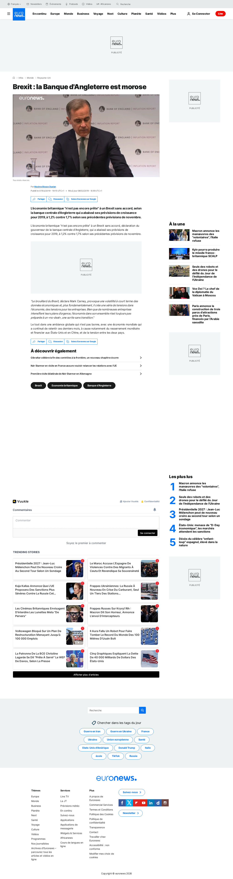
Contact (93, 831)
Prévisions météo (69, 805)
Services (65, 790)
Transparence (97, 827)
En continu (39, 13)
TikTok (116, 755)
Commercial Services (101, 804)
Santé (149, 13)
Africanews (66, 837)
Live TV (64, 796)
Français (15, 4)
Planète (136, 13)
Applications (67, 819)
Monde (68, 13)
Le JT (63, 801)
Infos (21, 78)
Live (220, 13)
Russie (133, 755)
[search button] (117, 4)
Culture (122, 13)
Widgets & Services (71, 833)
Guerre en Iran (92, 731)
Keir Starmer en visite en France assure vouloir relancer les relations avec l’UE (74, 365)
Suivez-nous (67, 815)
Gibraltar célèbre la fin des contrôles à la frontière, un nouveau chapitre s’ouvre (75, 357)
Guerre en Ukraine (121, 731)
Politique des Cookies (101, 814)
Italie (148, 747)
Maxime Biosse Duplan (45, 186)
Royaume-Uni (44, 78)
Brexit (38, 385)
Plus (91, 790)
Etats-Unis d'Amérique (95, 747)
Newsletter (129, 813)
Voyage (98, 13)
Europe (55, 13)
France (145, 731)
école (99, 755)
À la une (177, 224)
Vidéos (161, 13)
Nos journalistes (40, 843)
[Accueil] (14, 78)
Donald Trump (127, 747)
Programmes (38, 838)
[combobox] (135, 4)
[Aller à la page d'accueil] (19, 14)
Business (83, 13)
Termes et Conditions (101, 809)
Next (110, 13)
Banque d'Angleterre (99, 385)
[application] (86, 135)
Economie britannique (65, 385)
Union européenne (118, 739)
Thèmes (35, 790)
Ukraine (92, 739)
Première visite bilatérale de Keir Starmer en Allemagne (61, 373)
